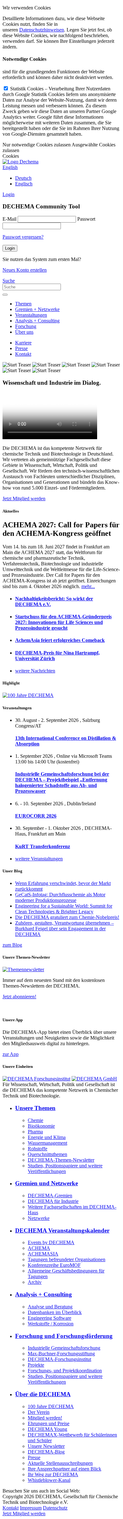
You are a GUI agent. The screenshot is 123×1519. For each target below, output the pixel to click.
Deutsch (23, 178)
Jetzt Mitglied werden (24, 498)
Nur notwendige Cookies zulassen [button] (37, 144)
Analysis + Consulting (37, 320)
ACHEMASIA (43, 1253)
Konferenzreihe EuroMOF (54, 1265)
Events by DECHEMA (51, 1242)
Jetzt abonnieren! (19, 996)
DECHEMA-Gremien (50, 1195)
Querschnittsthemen (47, 1154)
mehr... (88, 586)
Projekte (36, 1365)
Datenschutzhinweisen (41, 29)
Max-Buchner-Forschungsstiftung (61, 1353)
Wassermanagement (47, 1143)
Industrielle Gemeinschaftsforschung (64, 1348)
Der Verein (39, 1412)
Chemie (35, 1120)
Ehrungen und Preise (48, 1423)
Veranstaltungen (31, 315)
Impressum (31, 1507)
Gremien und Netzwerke (46, 1183)
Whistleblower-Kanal (49, 1480)
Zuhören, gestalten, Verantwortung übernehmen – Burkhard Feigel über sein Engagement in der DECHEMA (64, 928)
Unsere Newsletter (46, 1446)
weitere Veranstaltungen (39, 858)
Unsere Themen (35, 1108)
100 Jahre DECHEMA (51, 1406)
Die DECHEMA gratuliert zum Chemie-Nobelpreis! (67, 917)
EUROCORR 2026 (35, 816)
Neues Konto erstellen (25, 270)
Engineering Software (49, 1318)
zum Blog (12, 945)
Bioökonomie (41, 1126)
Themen (23, 303)
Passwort (86, 219)
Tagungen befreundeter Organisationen (66, 1259)
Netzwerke (39, 1218)
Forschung (25, 326)
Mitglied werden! (45, 1417)
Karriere (23, 342)
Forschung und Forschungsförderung (64, 1336)
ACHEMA (39, 1248)
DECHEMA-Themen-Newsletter (61, 1160)
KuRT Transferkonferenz (42, 846)
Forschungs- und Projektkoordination (65, 1370)
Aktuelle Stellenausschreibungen (60, 1463)
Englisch (23, 183)
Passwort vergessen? (23, 237)
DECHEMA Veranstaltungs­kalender (62, 1230)
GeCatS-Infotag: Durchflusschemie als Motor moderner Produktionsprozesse (60, 897)
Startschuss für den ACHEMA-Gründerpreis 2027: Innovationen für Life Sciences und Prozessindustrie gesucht (63, 622)
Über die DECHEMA (43, 1394)
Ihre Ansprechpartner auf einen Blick (64, 1468)
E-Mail (9, 219)
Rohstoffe (37, 1148)
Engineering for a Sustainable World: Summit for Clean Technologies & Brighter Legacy (63, 908)
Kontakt (23, 354)
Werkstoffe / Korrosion (50, 1323)
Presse (21, 348)
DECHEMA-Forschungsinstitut (59, 1359)
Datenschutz (55, 1507)
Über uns (24, 332)
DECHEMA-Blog (46, 1451)
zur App (11, 1054)
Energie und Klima (47, 1137)
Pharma (35, 1131)
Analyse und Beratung (50, 1306)
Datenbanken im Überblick (55, 1312)
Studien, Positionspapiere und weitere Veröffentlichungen (65, 1168)
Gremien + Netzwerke (37, 309)
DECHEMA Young (47, 1429)
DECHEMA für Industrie (53, 1201)
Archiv (35, 1282)
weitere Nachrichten (35, 670)
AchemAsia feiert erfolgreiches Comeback (60, 640)
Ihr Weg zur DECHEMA (53, 1474)
